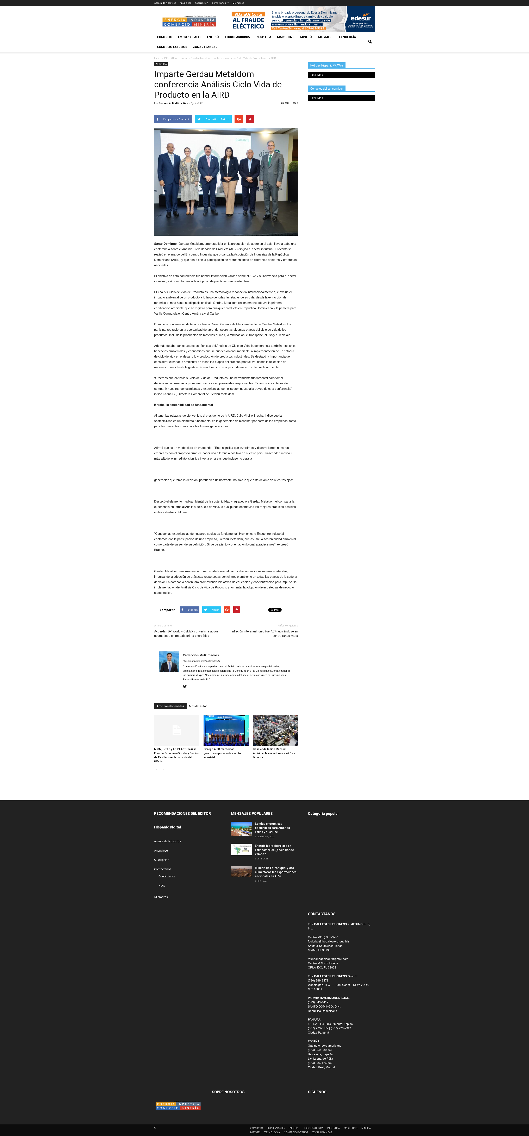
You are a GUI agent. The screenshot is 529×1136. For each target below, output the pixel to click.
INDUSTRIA (263, 37)
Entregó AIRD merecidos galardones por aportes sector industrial (223, 753)
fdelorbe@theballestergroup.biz (328, 941)
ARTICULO (315, 890)
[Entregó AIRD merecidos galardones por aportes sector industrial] (226, 730)
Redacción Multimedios (173, 103)
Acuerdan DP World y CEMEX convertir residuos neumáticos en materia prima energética (186, 634)
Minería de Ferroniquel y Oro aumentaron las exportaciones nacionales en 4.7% (276, 872)
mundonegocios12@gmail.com (328, 958)
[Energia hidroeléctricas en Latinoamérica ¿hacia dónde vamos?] (241, 849)
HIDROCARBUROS (237, 37)
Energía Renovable (320, 880)
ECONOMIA (316, 899)
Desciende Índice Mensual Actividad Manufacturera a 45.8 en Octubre (274, 753)
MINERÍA (306, 37)
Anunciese (185, 2)
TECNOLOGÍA (346, 37)
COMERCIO (164, 37)
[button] (370, 42)
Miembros (238, 2)
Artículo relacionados (170, 706)
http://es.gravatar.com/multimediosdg (201, 661)
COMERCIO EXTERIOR (172, 47)
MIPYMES (324, 37)
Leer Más (316, 75)
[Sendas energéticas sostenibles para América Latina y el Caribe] (241, 829)
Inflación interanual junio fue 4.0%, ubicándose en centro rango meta (264, 634)
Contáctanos (219, 2)
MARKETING (285, 37)
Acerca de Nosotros (165, 2)
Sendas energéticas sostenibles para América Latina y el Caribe (272, 828)
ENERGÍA (213, 37)
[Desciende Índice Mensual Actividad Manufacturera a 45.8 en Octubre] (275, 730)
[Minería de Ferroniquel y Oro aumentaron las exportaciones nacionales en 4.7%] (241, 871)
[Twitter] (186, 686)
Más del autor (198, 706)
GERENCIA (315, 852)
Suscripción (201, 2)
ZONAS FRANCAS (205, 47)
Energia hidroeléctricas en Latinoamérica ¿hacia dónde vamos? (274, 850)
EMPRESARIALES (189, 37)
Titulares (313, 825)
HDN (161, 886)
